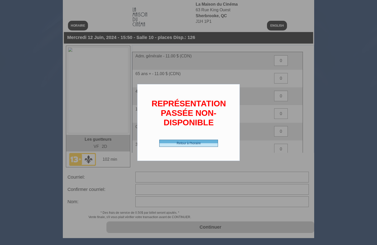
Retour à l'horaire (189, 143)
